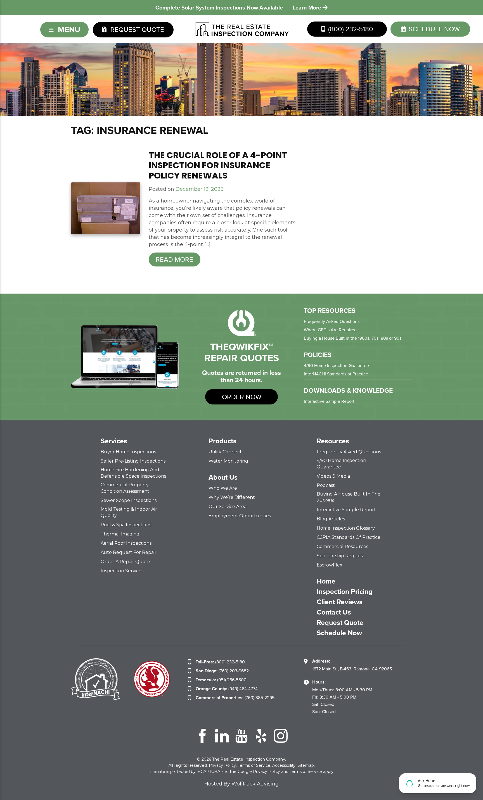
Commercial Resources (342, 546)
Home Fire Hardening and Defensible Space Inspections (133, 473)
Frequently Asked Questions (331, 321)
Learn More (308, 7)
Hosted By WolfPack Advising (241, 784)
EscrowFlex (329, 565)
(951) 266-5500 (221, 680)
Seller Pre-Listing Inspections (133, 461)
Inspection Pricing (345, 591)
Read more (174, 259)
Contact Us (334, 612)
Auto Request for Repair (129, 552)
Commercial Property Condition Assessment (125, 488)
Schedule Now (339, 633)
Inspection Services (122, 570)
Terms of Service (254, 765)
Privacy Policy (222, 765)
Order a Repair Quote (125, 561)
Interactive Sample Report (329, 401)
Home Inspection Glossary (346, 528)
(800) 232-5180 (349, 29)
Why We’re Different (232, 497)
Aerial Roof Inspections (126, 543)
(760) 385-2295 (235, 697)
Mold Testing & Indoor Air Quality (129, 512)
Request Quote (136, 30)
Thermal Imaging (120, 534)
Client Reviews (340, 602)
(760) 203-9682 (222, 671)
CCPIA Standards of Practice (348, 537)
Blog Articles (331, 519)
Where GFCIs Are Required (330, 330)
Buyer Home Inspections (128, 451)
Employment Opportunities (240, 515)
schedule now (433, 29)
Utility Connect (225, 451)
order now (241, 397)
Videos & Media (333, 476)
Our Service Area (228, 506)
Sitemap (305, 765)
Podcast (326, 485)
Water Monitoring (228, 461)
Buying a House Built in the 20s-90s (348, 497)
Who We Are (223, 488)
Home (326, 581)
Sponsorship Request (340, 555)
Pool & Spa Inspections (126, 524)
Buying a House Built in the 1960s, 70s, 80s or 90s (352, 338)
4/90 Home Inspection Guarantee (336, 365)
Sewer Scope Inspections (129, 500)
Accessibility (283, 765)
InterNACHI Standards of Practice (336, 374)
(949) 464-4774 (227, 688)
